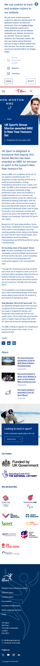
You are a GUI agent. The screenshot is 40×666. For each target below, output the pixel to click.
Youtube (8, 655)
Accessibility (7, 601)
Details (8, 81)
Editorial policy (7, 592)
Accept (31, 81)
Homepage (20, 91)
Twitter (3, 655)
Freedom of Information (11, 606)
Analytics (15, 68)
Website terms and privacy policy (15, 588)
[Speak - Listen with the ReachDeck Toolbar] (36, 4)
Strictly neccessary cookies (15, 60)
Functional (15, 74)
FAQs (4, 614)
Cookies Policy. (27, 25)
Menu (3, 91)
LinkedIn (9, 343)
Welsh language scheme (11, 610)
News (9, 119)
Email (14, 343)
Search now (11, 439)
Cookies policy (7, 597)
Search (31, 91)
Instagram (13, 655)
